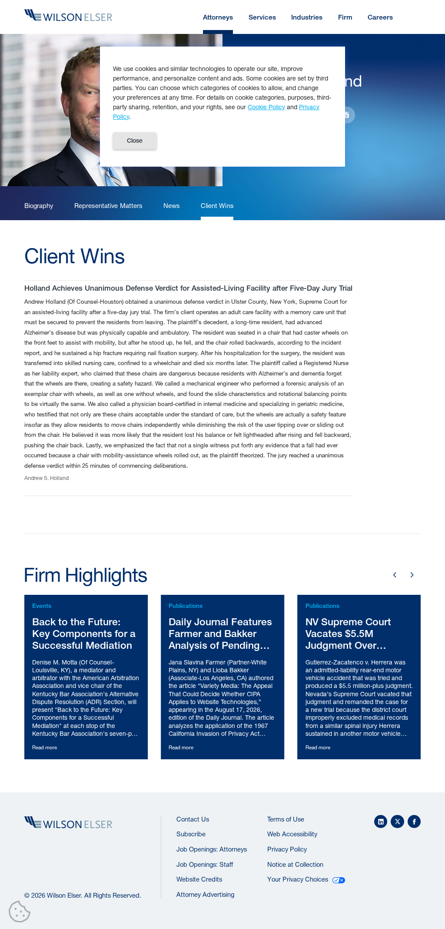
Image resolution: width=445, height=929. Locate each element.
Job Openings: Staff (204, 864)
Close (135, 140)
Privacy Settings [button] (22, 913)
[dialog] (222, 107)
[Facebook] (414, 821)
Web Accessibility (292, 834)
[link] (38, 205)
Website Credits (199, 879)
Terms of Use (285, 819)
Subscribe (191, 834)
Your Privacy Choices (297, 879)
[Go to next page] (411, 575)
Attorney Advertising (205, 894)
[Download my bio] (346, 114)
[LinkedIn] (381, 821)
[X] (397, 821)
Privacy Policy (287, 849)
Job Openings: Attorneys (211, 849)
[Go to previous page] (394, 575)
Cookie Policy (266, 107)
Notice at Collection (295, 864)
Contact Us (192, 819)
